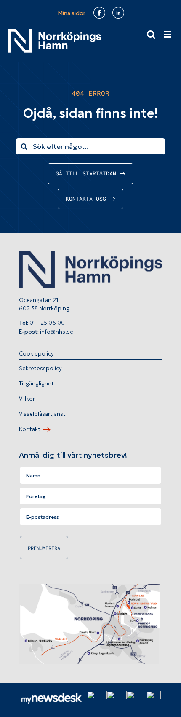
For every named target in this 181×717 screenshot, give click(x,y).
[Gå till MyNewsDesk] (52, 697)
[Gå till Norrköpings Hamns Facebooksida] (100, 13)
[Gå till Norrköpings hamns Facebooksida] (94, 696)
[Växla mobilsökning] (151, 34)
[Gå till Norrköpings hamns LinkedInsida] (113, 696)
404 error (90, 93)
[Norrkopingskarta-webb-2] (90, 587)
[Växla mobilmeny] (168, 34)
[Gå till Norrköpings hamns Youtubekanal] (153, 696)
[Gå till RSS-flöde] (133, 696)
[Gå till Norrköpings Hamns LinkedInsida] (119, 13)
